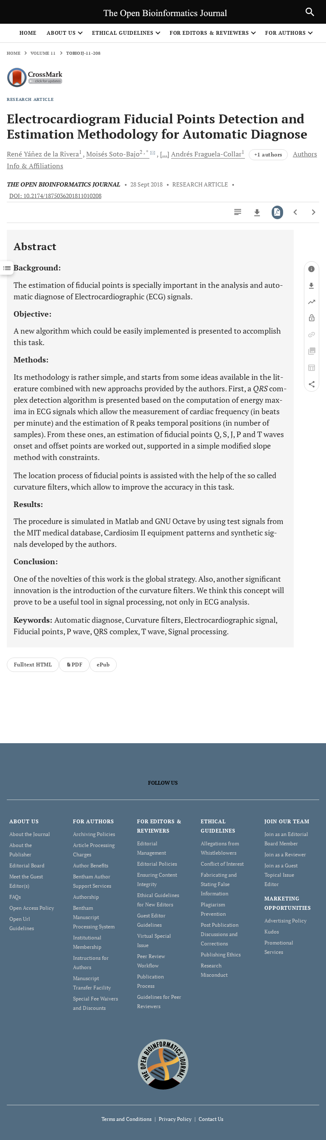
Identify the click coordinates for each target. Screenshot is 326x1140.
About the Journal (29, 834)
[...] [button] (164, 154)
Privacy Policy (175, 1119)
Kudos (271, 931)
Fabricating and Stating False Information (219, 884)
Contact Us (211, 1119)
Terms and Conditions (126, 1119)
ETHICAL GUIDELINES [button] (122, 33)
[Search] (310, 12)
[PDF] (277, 212)
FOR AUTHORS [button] (285, 33)
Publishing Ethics (221, 954)
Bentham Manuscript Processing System (94, 917)
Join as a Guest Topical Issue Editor (281, 874)
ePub (103, 664)
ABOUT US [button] (61, 33)
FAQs (15, 897)
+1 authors (268, 154)
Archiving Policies (94, 834)
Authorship (86, 897)
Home (28, 33)
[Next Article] (313, 212)
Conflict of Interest (222, 864)
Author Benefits (90, 865)
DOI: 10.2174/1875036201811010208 (55, 196)
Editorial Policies (157, 864)
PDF (77, 664)
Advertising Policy (285, 920)
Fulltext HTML (33, 664)
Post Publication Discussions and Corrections (220, 934)
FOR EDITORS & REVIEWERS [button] (209, 33)
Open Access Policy (31, 908)
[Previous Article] (295, 212)
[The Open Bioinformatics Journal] (163, 1064)
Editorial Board (27, 865)
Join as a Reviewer (285, 854)
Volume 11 (43, 53)
